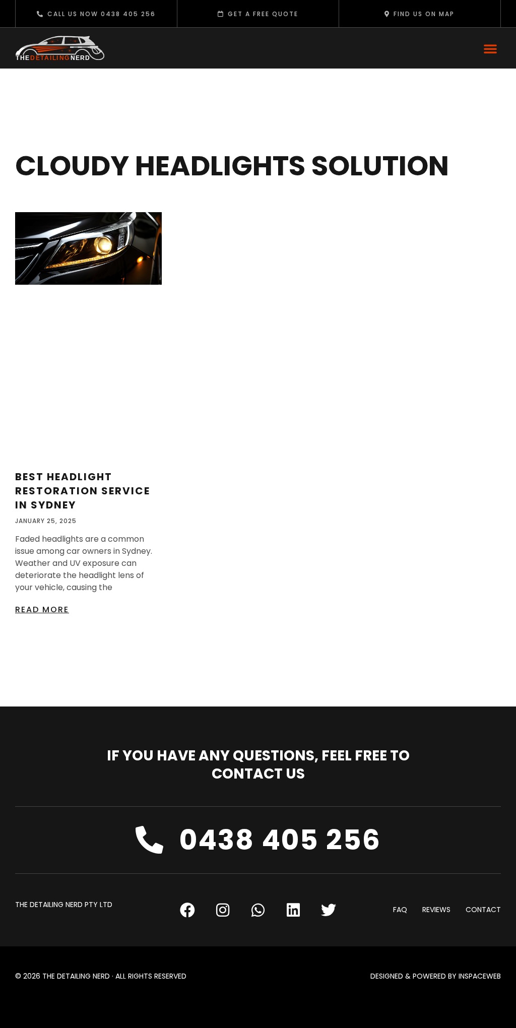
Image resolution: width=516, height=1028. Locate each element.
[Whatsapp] (258, 910)
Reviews (436, 910)
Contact (483, 910)
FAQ (400, 910)
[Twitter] (328, 910)
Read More (42, 609)
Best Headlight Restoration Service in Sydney (82, 491)
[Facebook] (187, 910)
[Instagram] (222, 910)
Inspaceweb (480, 976)
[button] (490, 48)
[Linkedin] (293, 910)
